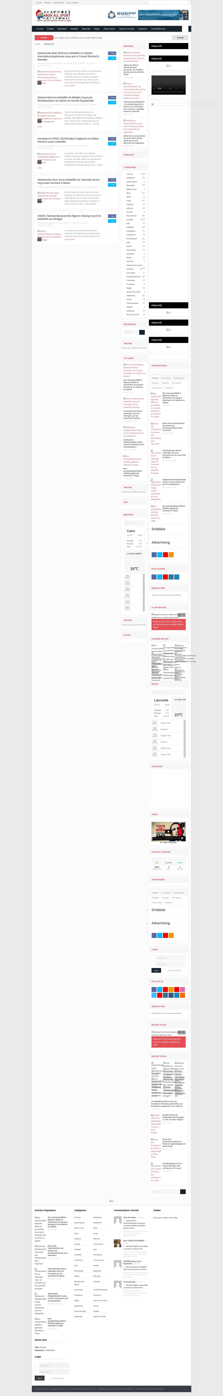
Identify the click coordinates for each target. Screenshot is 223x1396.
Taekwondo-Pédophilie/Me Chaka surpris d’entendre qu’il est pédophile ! (134, 443)
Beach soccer (132, 189)
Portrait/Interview (158, 29)
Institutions (142, 29)
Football (50, 29)
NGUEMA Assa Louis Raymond (132, 1262)
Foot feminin (131, 216)
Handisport (83, 146)
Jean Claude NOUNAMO (53, 63)
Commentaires (178, 378)
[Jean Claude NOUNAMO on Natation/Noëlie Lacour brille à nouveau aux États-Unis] (118, 1243)
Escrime (130, 212)
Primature (130, 284)
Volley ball (86, 29)
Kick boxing (131, 250)
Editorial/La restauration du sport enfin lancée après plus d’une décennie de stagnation (134, 139)
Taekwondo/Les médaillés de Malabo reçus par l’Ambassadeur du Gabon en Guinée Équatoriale (65, 99)
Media (129, 257)
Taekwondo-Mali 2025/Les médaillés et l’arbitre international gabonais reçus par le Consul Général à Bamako (68, 56)
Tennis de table (132, 303)
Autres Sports (109, 29)
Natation (130, 269)
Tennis (129, 299)
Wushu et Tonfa (133, 314)
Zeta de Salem (130, 1217)
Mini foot (130, 261)
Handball (74, 29)
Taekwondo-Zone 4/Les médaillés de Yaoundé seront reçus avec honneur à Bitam (68, 181)
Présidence (131, 280)
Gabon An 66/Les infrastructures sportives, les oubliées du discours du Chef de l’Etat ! (134, 70)
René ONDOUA (50, 146)
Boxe (128, 193)
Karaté (129, 246)
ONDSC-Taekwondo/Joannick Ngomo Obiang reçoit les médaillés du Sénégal (69, 217)
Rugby (97, 29)
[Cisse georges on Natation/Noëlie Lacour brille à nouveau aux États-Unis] (118, 1284)
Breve (129, 197)
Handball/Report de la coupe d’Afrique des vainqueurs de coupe (172, 1165)
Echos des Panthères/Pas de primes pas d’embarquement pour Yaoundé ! (173, 427)
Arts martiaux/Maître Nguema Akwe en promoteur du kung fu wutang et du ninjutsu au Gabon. (133, 385)
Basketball (62, 29)
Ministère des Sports (80, 223)
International (59, 3)
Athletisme (131, 178)
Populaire (155, 378)
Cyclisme (130, 204)
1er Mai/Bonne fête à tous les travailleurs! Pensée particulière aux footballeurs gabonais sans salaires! (167, 1103)
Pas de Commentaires (45, 65)
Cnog (129, 200)
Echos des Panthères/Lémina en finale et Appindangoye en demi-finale (174, 1142)
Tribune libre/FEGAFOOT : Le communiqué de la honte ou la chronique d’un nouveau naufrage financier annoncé (134, 107)
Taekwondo (91, 63)
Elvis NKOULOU (50, 187)
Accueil (39, 3)
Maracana (130, 254)
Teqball (129, 307)
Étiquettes (155, 383)
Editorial (47, 3)
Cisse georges (130, 1282)
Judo (128, 242)
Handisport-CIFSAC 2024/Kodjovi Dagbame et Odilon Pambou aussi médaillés (68, 140)
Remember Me (175, 970)
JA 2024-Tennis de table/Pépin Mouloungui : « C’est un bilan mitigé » (173, 1117)
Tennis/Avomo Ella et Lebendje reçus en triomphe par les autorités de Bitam (133, 414)
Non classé (131, 273)
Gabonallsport (50, 223)
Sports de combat (126, 29)
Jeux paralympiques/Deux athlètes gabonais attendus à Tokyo (133, 472)
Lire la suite (70, 85)
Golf (128, 223)
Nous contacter (72, 3)
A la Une (83, 63)
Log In (156, 970)
